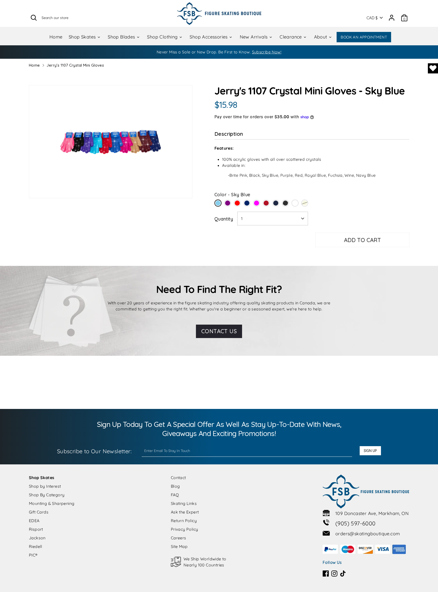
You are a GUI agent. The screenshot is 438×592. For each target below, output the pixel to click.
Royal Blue (246, 203)
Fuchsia (256, 203)
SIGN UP (370, 450)
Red (237, 203)
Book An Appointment (364, 37)
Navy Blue (275, 203)
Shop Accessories (209, 37)
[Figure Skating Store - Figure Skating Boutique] (219, 13)
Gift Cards (38, 512)
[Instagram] (334, 573)
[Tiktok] (343, 573)
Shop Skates (83, 37)
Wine (266, 203)
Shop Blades (122, 37)
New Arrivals (254, 37)
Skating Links (184, 503)
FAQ (175, 494)
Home (56, 37)
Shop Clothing (163, 37)
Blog (175, 486)
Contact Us (219, 331)
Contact (178, 477)
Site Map (179, 546)
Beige (304, 203)
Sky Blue (218, 203)
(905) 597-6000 (355, 523)
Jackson (37, 537)
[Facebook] (326, 573)
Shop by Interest (45, 486)
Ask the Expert (185, 512)
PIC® (33, 555)
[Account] (391, 15)
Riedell (35, 546)
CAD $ (372, 17)
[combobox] (272, 218)
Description (228, 134)
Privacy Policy (184, 529)
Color (232, 195)
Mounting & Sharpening (51, 503)
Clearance (291, 37)
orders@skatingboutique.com (367, 534)
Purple (227, 203)
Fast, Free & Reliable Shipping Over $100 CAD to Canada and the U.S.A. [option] (219, 51)
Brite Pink (295, 203)
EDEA (34, 520)
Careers (178, 537)
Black (285, 203)
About (321, 37)
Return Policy (184, 520)
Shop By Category (46, 494)
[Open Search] (34, 18)
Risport (36, 529)
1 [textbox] (242, 218)
